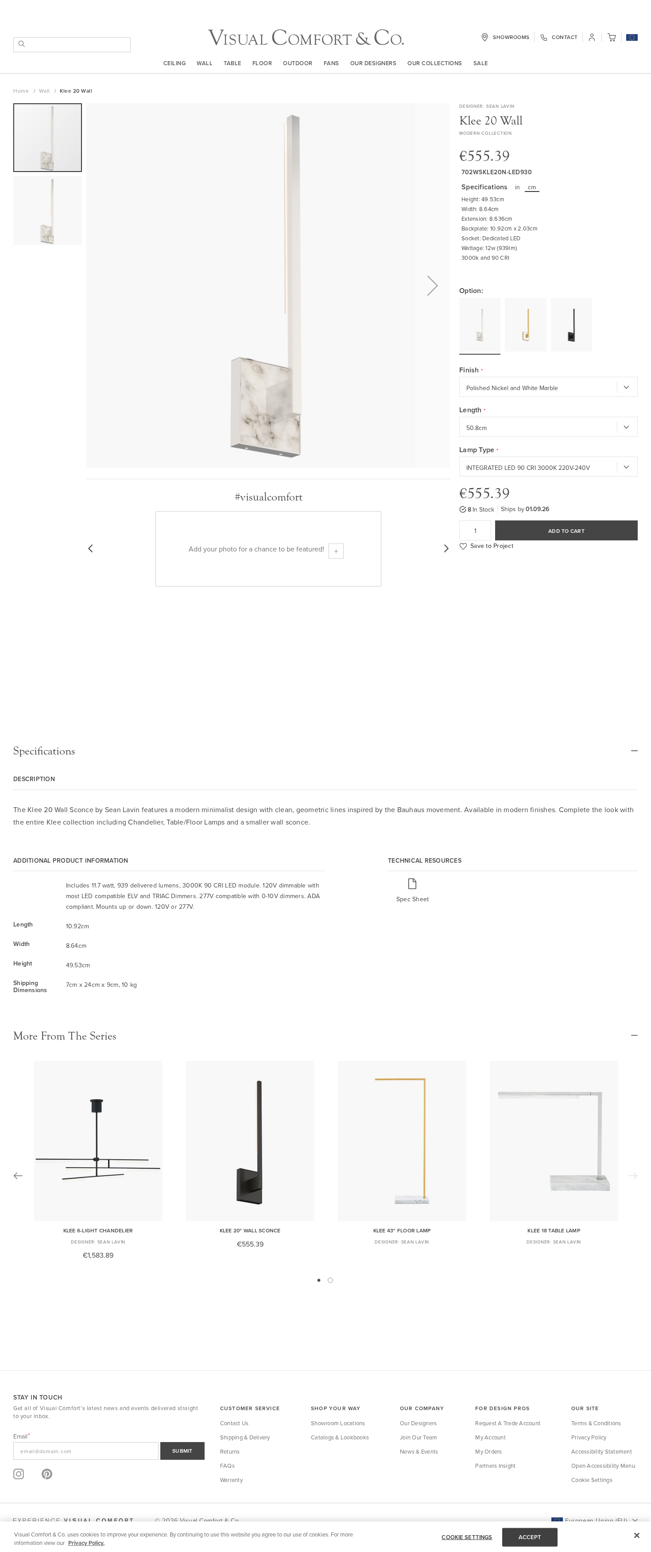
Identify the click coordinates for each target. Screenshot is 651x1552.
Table (232, 63)
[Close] (637, 1535)
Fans (331, 63)
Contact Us (234, 1423)
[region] (325, 1536)
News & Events (419, 1451)
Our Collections (434, 63)
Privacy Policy (589, 1437)
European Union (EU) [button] (596, 1520)
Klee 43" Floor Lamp (402, 1230)
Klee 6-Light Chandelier (98, 1230)
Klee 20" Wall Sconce (250, 1230)
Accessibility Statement (601, 1451)
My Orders (488, 1451)
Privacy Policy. (86, 1543)
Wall (205, 63)
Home (22, 90)
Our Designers (373, 63)
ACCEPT (530, 1537)
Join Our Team (418, 1437)
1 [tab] (319, 1280)
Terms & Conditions (596, 1423)
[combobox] (72, 44)
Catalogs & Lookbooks (340, 1437)
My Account (490, 1437)
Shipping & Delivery (245, 1437)
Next (632, 1175)
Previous (18, 1175)
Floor (262, 63)
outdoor (298, 63)
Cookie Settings (591, 1480)
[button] (632, 38)
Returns (230, 1451)
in (517, 187)
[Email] (109, 1451)
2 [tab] (330, 1280)
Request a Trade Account (507, 1423)
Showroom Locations (338, 1423)
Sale (480, 63)
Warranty (231, 1480)
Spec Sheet (412, 899)
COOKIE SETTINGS (467, 1537)
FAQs (227, 1466)
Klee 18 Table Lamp (553, 1230)
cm (532, 187)
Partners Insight (495, 1466)
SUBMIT (182, 1450)
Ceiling (174, 63)
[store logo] (306, 37)
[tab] (325, 751)
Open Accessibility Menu (603, 1466)
